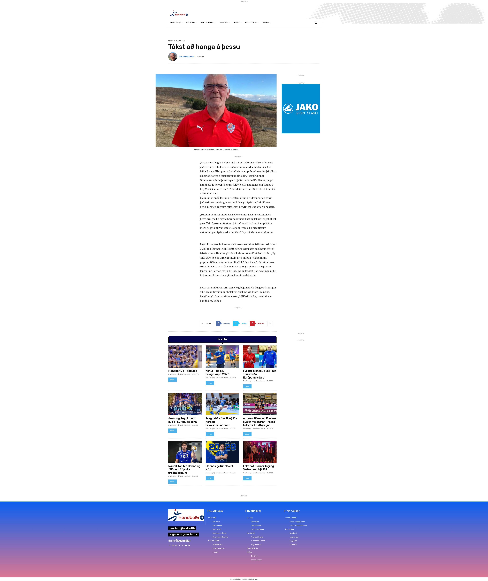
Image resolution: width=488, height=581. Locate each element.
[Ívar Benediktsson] (173, 56)
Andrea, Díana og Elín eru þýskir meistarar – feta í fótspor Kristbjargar (259, 422)
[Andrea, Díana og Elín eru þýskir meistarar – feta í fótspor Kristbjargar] (260, 404)
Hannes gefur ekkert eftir (219, 467)
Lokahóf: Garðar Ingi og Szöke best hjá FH (258, 467)
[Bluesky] (189, 545)
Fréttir (170, 41)
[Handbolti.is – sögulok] (185, 356)
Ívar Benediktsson (186, 56)
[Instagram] (173, 545)
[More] (270, 323)
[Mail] (176, 545)
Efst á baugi (172, 374)
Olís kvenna (180, 41)
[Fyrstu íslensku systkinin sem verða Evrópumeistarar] (260, 356)
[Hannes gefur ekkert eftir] (222, 452)
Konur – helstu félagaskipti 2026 (217, 372)
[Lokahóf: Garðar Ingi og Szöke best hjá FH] (260, 452)
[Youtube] (185, 545)
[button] (316, 23)
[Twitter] (179, 545)
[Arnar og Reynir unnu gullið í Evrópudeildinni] (185, 404)
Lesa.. (172, 380)
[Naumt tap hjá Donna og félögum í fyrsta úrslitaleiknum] (185, 452)
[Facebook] (169, 545)
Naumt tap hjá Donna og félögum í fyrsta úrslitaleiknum (184, 469)
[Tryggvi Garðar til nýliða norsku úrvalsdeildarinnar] (222, 404)
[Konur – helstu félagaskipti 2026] (222, 356)
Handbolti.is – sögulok (182, 371)
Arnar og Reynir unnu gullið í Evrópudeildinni (182, 420)
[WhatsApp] (182, 545)
